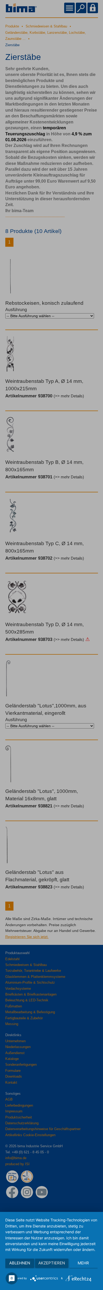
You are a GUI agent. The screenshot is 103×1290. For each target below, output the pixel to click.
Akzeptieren (51, 1262)
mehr (83, 1262)
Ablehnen (19, 1262)
